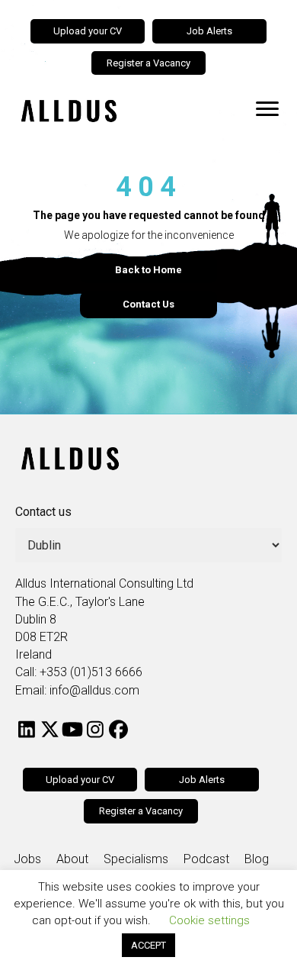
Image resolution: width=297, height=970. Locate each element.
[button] (26, 729)
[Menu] (267, 109)
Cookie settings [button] (209, 920)
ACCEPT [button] (148, 945)
